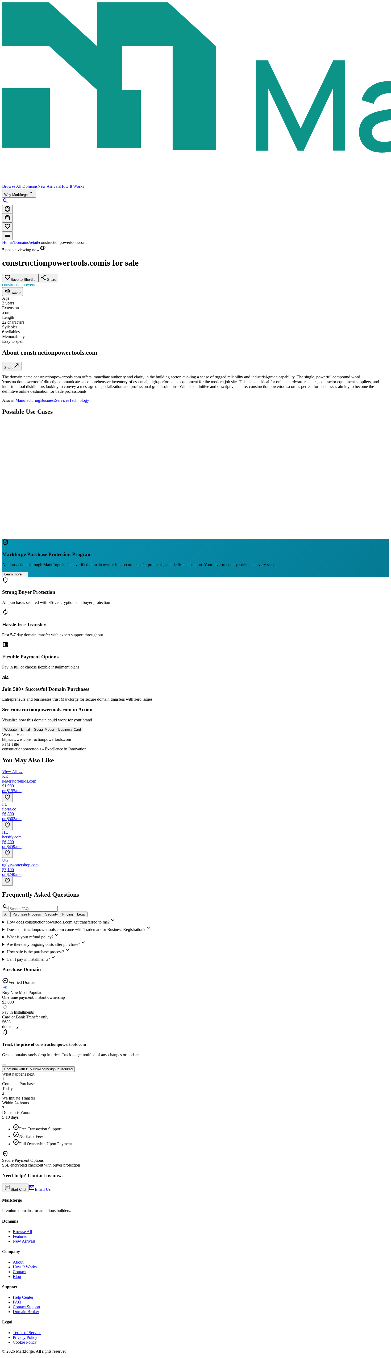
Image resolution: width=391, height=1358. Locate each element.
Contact (19, 1271)
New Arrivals (49, 186)
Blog (17, 1276)
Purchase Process (27, 914)
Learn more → (15, 574)
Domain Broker (26, 1311)
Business (47, 400)
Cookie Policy (25, 1342)
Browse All (22, 1231)
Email (25, 730)
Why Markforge (19, 193)
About (18, 1262)
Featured (20, 1236)
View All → (12, 771)
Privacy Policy (25, 1337)
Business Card (69, 730)
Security (51, 914)
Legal (81, 914)
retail (34, 242)
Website (10, 730)
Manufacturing (27, 400)
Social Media (44, 730)
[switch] (4, 1065)
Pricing (67, 914)
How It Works (72, 186)
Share (12, 366)
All (6, 914)
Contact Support (26, 1307)
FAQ (17, 1302)
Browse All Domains (20, 186)
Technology (79, 400)
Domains (21, 242)
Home (7, 242)
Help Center (23, 1297)
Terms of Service (27, 1332)
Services (62, 400)
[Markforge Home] (195, 93)
